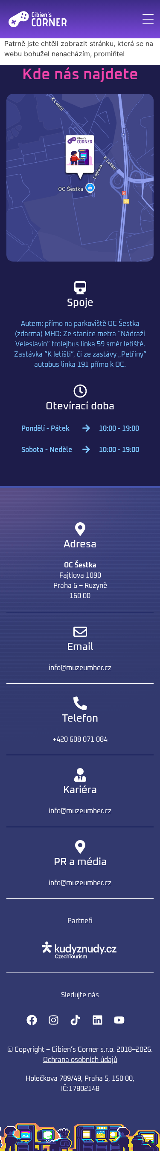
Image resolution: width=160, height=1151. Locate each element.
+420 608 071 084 (80, 739)
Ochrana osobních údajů (80, 1059)
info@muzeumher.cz (80, 668)
